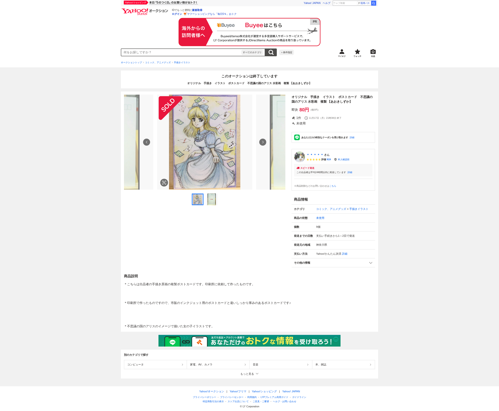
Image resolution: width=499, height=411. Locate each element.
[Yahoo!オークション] (145, 9)
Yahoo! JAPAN (312, 3)
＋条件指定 (286, 52)
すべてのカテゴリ (252, 52)
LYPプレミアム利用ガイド (274, 397)
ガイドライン (299, 397)
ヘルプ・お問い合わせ (284, 401)
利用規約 (252, 397)
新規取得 (197, 10)
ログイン (177, 13)
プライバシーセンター (231, 397)
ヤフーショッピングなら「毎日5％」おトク (212, 13)
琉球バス (365, 3)
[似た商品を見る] (164, 183)
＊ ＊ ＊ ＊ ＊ (315, 154)
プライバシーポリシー (204, 397)
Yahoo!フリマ (238, 391)
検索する (271, 52)
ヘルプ (326, 3)
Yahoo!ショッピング (264, 391)
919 (329, 159)
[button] (333, 262)
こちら (332, 186)
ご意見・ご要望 (261, 401)
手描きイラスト (182, 62)
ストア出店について (238, 401)
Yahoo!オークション (211, 391)
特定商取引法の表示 (213, 401)
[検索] (373, 3)
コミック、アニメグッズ (158, 62)
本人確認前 (343, 159)
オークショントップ (131, 62)
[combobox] (181, 52)
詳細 (352, 137)
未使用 (320, 217)
